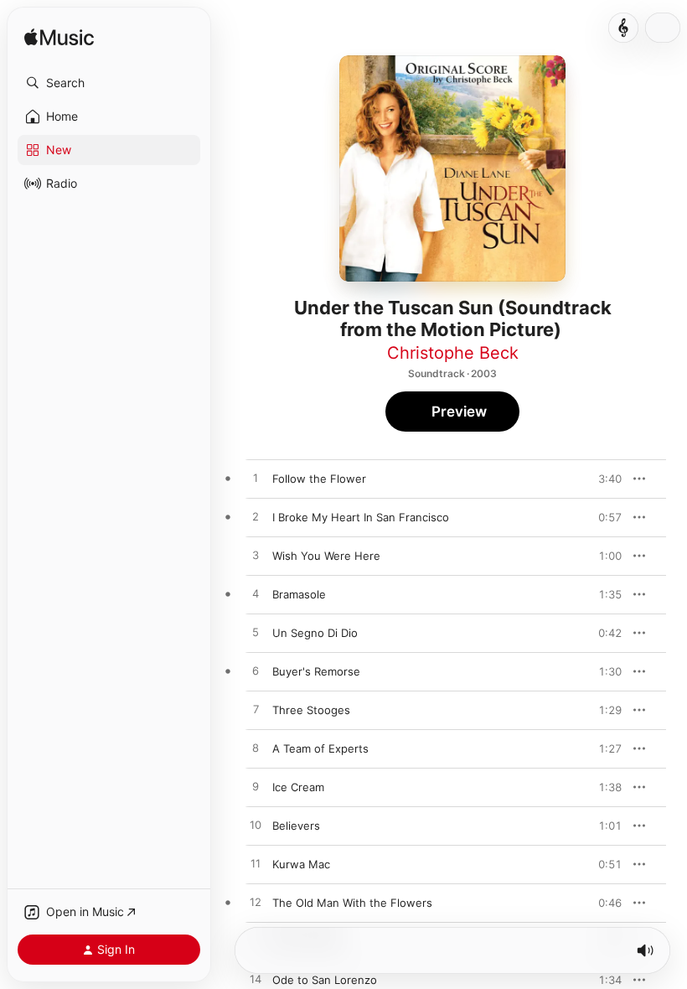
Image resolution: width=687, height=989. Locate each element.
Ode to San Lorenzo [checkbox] (324, 979)
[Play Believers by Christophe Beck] (255, 825)
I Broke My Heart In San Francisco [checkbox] (360, 517)
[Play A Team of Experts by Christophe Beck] (255, 748)
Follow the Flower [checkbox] (319, 478)
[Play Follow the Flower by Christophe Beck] (255, 478)
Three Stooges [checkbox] (311, 710)
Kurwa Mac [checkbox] (301, 864)
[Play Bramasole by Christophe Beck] (255, 594)
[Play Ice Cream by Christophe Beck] (255, 787)
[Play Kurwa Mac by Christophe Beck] (255, 864)
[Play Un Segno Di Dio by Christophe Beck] (255, 632)
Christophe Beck (453, 353)
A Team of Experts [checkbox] (320, 748)
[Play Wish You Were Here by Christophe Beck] (255, 555)
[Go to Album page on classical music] (623, 28)
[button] (108, 83)
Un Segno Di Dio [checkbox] (315, 632)
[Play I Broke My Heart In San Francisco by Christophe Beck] (255, 517)
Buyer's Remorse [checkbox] (316, 671)
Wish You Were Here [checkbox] (326, 555)
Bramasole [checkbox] (299, 594)
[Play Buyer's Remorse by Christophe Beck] (255, 671)
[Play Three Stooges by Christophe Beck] (255, 709)
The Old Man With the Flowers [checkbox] (352, 902)
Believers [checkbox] (296, 825)
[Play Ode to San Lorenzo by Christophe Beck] (255, 979)
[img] (59, 38)
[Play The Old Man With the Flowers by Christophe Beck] (255, 902)
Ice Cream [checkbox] (298, 787)
